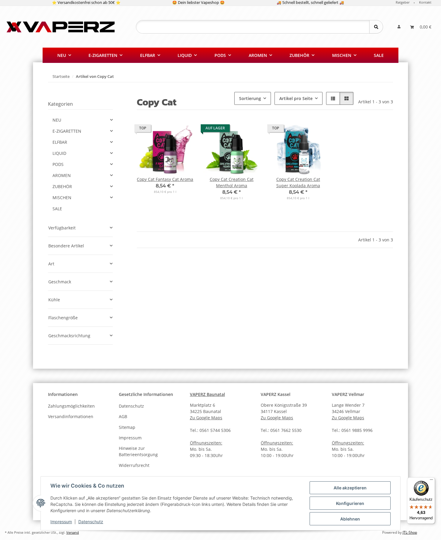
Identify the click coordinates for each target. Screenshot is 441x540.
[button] (399, 27)
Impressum (61, 521)
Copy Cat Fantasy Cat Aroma (165, 179)
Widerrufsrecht (134, 465)
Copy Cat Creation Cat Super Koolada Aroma (298, 182)
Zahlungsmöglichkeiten (71, 406)
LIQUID (59, 153)
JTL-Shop (410, 532)
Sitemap (127, 427)
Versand (72, 532)
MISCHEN (61, 197)
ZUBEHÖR (62, 186)
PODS (58, 164)
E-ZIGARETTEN (66, 131)
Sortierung (250, 98)
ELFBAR (59, 142)
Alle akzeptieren (350, 487)
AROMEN (61, 175)
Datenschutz (90, 521)
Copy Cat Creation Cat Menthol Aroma (232, 182)
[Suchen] (376, 26)
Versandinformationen (70, 416)
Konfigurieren (350, 503)
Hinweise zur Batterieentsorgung (138, 451)
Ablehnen (350, 518)
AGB (123, 416)
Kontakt (425, 2)
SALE (57, 208)
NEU (56, 120)
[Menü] (431, 481)
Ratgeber (403, 2)
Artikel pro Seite (296, 98)
